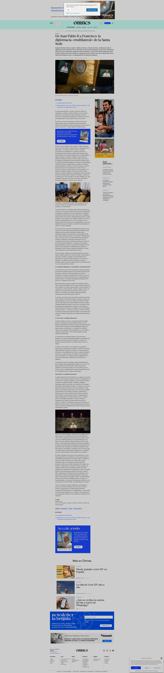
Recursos (85, 656)
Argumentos (85, 659)
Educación (63, 660)
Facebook (106, 660)
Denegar (146, 667)
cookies (86, 621)
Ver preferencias (157, 667)
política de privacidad (104, 620)
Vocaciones (63, 664)
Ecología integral (65, 659)
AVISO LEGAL (59, 671)
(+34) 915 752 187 (53, 651)
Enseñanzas (85, 661)
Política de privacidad (144, 670)
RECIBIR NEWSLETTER (106, 625)
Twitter (106, 661)
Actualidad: (71, 27)
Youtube (106, 663)
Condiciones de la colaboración (153, 670)
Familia (62, 663)
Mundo (84, 27)
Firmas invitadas (75, 660)
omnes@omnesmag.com (55, 653)
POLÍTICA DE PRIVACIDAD (67, 671)
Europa (70, 508)
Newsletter (107, 659)
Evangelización (64, 661)
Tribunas (74, 661)
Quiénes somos (97, 659)
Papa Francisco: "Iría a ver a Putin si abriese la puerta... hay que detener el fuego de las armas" (73, 106)
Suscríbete (107, 23)
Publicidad (96, 660)
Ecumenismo (63, 508)
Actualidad (57, 30)
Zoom (95, 27)
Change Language (92, 10)
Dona (101, 23)
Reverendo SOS (86, 667)
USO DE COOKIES (75, 671)
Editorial (74, 659)
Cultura (78, 27)
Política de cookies (138, 670)
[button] (161, 658)
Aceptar (135, 667)
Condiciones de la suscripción (101, 671)
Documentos (86, 660)
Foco (62, 656)
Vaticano (90, 27)
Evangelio (85, 663)
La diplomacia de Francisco (64, 103)
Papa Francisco (78, 508)
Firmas (73, 656)
